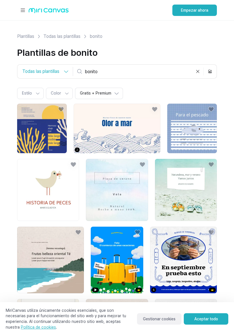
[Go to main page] (49, 11)
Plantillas (25, 36)
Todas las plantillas (61, 36)
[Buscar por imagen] (210, 71)
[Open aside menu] (23, 10)
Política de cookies (38, 327)
